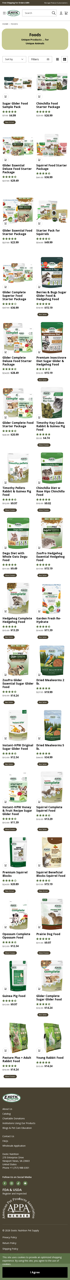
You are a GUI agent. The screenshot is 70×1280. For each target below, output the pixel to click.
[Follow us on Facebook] (4, 1183)
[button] (9, 111)
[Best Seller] (52, 272)
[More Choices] (52, 403)
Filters (35, 59)
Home (5, 24)
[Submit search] (53, 13)
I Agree (35, 1272)
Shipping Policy (10, 1248)
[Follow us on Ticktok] (18, 1183)
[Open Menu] (3, 13)
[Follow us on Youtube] (25, 1183)
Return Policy (9, 1243)
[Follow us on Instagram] (11, 1183)
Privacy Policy (9, 1237)
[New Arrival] (18, 83)
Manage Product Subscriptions (56, 3)
